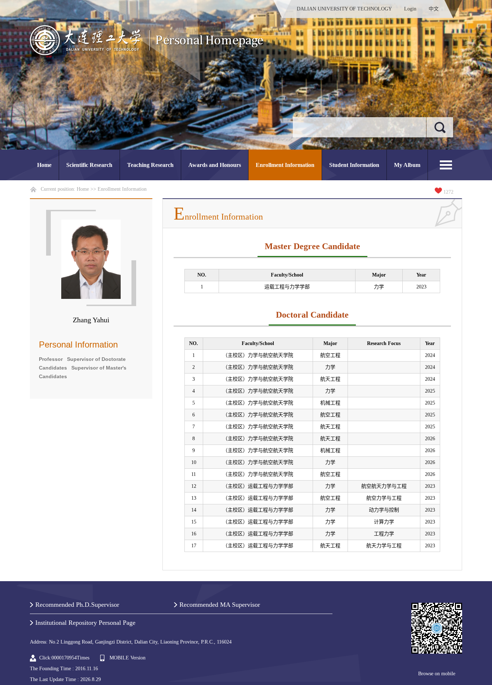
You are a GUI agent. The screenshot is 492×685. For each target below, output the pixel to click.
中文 (434, 9)
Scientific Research (89, 165)
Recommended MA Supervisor (219, 604)
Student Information (354, 165)
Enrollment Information (285, 165)
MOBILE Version (127, 657)
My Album (407, 165)
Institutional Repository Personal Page (85, 622)
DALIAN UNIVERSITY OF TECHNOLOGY (344, 9)
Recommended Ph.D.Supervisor (77, 604)
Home (44, 165)
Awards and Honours (214, 165)
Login (410, 9)
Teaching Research (150, 165)
